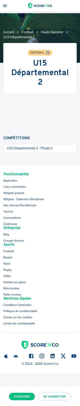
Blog (6, 234)
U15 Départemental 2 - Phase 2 (30, 148)
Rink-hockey (11, 288)
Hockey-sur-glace (14, 282)
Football (27, 32)
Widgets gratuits (13, 193)
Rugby (7, 269)
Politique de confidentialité (20, 311)
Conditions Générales (17, 304)
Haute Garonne (52, 32)
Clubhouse (10, 224)
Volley (7, 276)
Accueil (8, 32)
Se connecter (54, 396)
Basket (7, 257)
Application (10, 180)
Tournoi (8, 211)
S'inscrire (22, 396)
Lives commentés (14, 186)
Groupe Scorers (13, 240)
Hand (6, 263)
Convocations (12, 217)
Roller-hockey (12, 294)
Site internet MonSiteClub (19, 205)
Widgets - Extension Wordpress (23, 199)
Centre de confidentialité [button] (19, 323)
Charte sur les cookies (17, 317)
